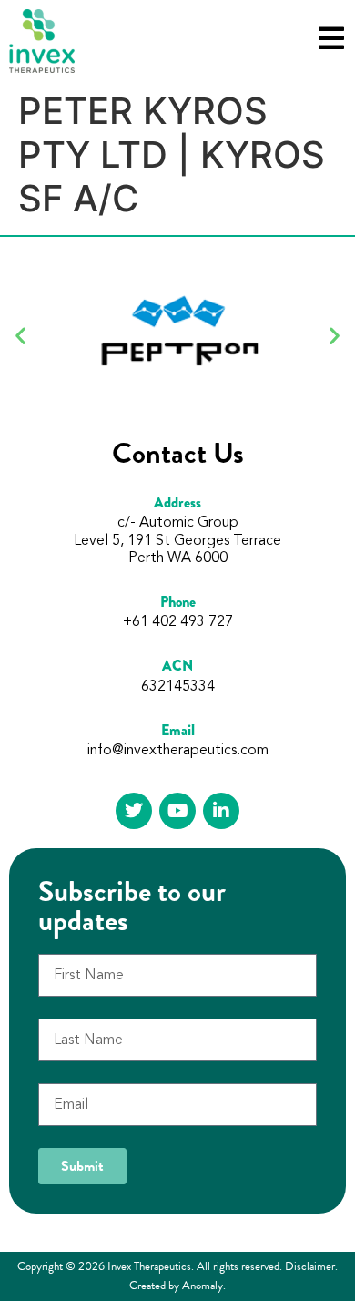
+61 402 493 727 (178, 622)
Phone (178, 601)
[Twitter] (134, 811)
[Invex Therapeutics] (42, 41)
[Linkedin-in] (221, 811)
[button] (20, 335)
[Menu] (331, 38)
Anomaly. (204, 1285)
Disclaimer (310, 1266)
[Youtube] (177, 811)
